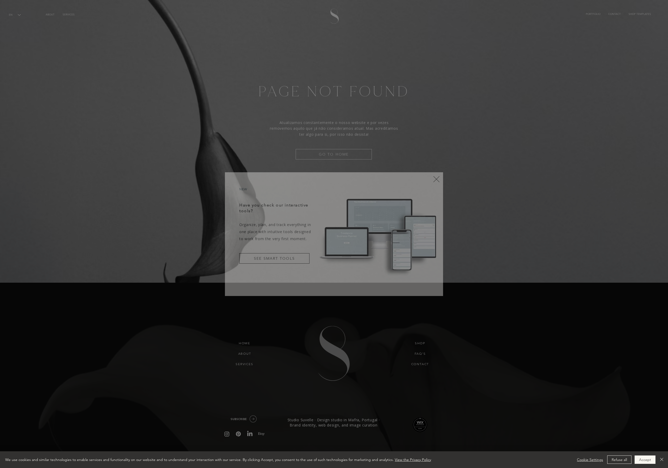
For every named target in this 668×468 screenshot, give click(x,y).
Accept (645, 459)
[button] (436, 179)
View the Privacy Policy (413, 459)
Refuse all (619, 459)
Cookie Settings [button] (590, 459)
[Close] (662, 459)
